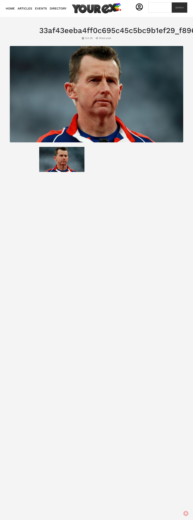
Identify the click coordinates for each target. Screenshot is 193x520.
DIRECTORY (58, 8)
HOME (10, 8)
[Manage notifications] (186, 513)
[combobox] (160, 7)
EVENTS (41, 8)
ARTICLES (25, 8)
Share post (105, 38)
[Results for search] (160, 14)
